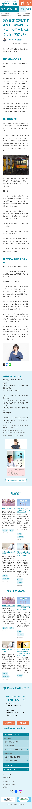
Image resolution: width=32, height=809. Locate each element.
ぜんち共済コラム (9, 728)
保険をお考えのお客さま (11, 735)
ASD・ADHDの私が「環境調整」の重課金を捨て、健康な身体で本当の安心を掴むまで (23, 652)
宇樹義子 (19, 675)
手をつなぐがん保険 (11, 761)
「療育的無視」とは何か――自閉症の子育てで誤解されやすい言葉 (23, 510)
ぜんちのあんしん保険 (11, 742)
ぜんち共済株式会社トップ (7, 13)
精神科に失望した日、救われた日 (8, 553)
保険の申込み (9, 723)
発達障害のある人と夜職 (8, 508)
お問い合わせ (6, 777)
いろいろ (5, 576)
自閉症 (19, 534)
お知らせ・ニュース (8, 781)
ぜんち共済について (10, 769)
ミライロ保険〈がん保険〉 (13, 757)
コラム (18, 13)
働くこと (5, 530)
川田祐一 (19, 582)
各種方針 (5, 787)
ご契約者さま (8, 765)
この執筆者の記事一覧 (16, 480)
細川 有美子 (6, 579)
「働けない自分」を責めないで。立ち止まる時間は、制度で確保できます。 (23, 554)
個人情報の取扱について (9, 784)
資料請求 (22, 3)
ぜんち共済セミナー (22, 728)
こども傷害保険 (9, 746)
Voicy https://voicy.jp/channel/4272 (16, 425)
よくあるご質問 (7, 774)
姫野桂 (11, 530)
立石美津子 (11, 39)
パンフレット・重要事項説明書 (14, 750)
